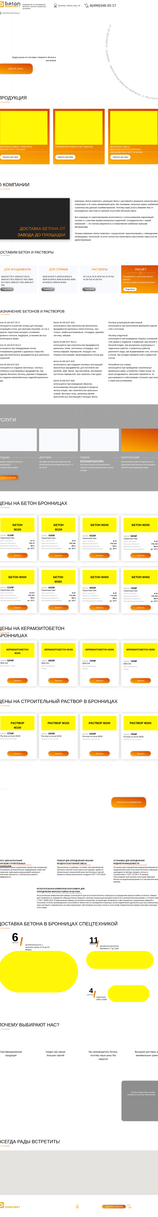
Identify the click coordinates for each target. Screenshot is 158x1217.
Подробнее (7, 289)
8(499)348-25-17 (103, 5)
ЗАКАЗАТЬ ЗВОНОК (114, 1207)
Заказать (17, 555)
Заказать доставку (10, 157)
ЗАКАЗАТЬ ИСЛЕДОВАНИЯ (129, 802)
